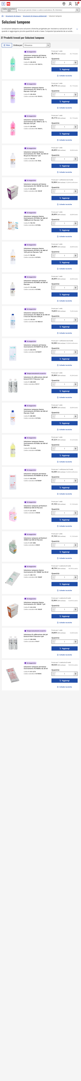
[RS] (8, 4)
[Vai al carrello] (76, 3)
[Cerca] (77, 10)
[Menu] (3, 4)
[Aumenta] (75, 62)
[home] (2, 16)
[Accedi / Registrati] (70, 3)
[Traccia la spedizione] (64, 3)
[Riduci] (54, 62)
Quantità (55, 59)
